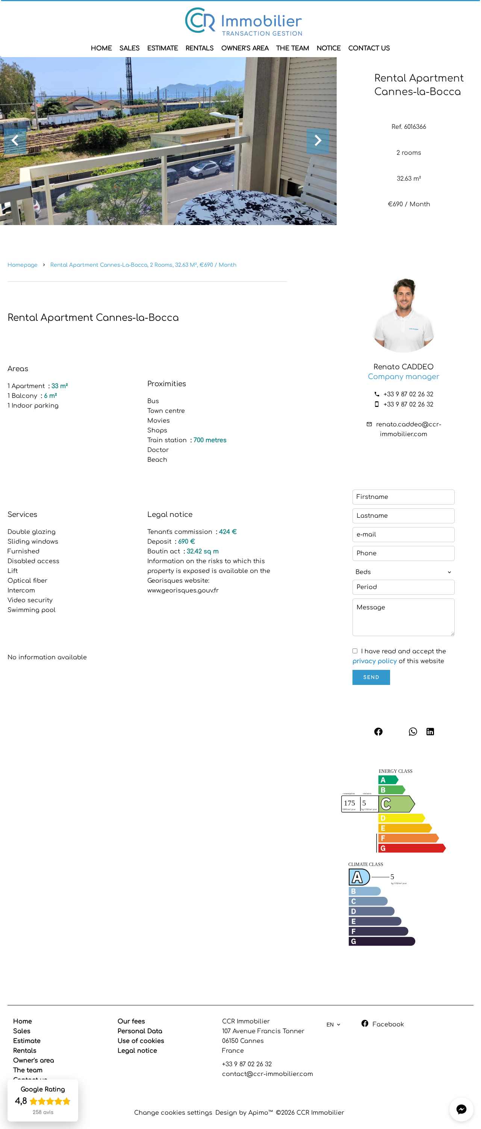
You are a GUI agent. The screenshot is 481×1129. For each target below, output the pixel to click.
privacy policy (374, 661)
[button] (461, 1109)
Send (371, 677)
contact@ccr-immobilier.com (267, 1074)
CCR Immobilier (246, 1021)
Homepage (23, 265)
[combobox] (403, 572)
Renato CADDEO (404, 367)
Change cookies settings (173, 1112)
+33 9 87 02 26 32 (408, 394)
